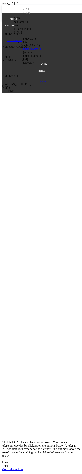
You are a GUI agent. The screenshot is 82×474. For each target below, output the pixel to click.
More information (12, 469)
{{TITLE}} (9, 26)
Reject (5, 465)
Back (16, 25)
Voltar (12, 19)
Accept (6, 462)
